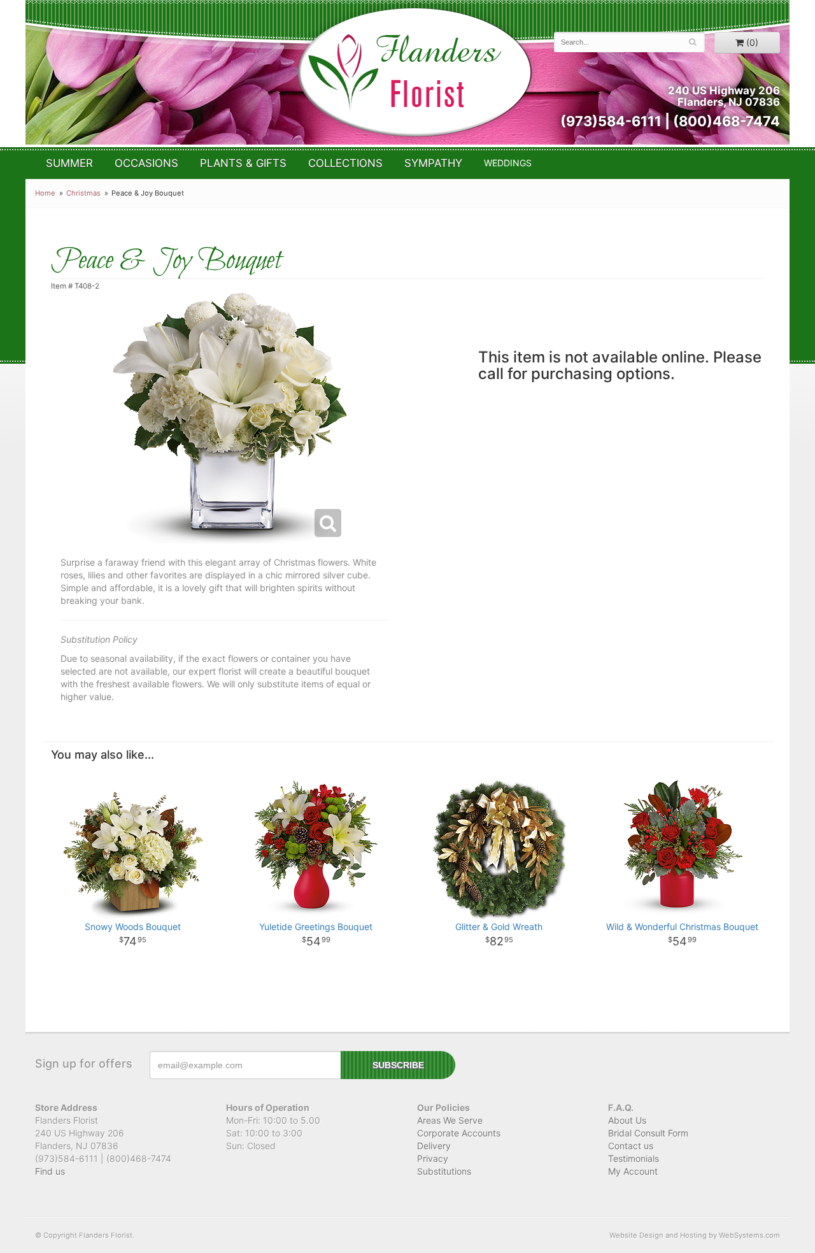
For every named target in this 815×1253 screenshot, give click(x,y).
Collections (345, 163)
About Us (627, 1120)
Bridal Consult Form (648, 1133)
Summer (69, 163)
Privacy (432, 1158)
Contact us (630, 1145)
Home (45, 193)
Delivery (434, 1145)
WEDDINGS (508, 162)
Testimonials (633, 1158)
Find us (50, 1171)
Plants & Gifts (243, 163)
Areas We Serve (450, 1120)
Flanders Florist (414, 72)
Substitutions (444, 1171)
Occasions (146, 163)
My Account (633, 1171)
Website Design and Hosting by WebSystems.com (694, 1235)
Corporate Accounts (458, 1133)
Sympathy (433, 163)
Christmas (83, 193)
